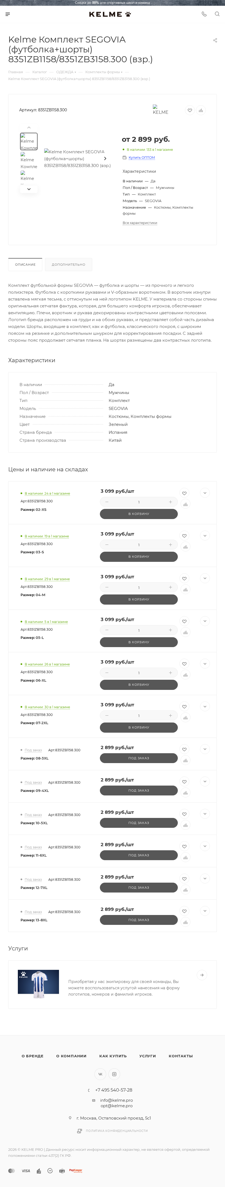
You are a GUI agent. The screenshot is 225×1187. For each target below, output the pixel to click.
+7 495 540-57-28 (113, 1090)
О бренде (33, 1056)
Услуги (147, 1056)
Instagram (114, 1074)
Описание (25, 265)
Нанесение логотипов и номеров (111, 972)
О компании (71, 1056)
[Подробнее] (202, 975)
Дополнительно (68, 265)
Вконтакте (100, 1074)
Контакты (181, 1056)
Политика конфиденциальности (117, 1131)
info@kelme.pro (116, 1100)
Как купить (113, 1056)
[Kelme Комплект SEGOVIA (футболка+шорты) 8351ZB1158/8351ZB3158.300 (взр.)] (78, 158)
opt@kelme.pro (117, 1105)
